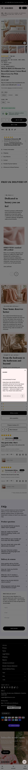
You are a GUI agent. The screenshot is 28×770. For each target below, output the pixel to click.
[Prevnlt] (22, 395)
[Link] (5, 372)
